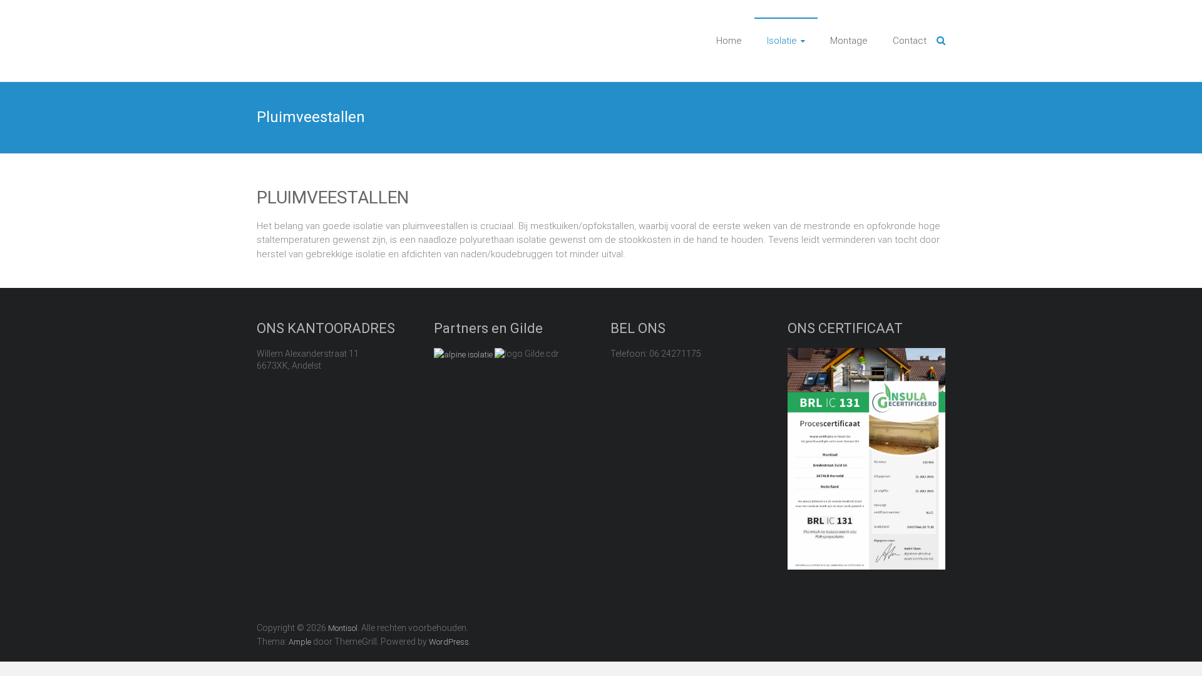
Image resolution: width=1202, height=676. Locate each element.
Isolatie (782, 40)
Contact (910, 40)
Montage (849, 40)
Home (729, 40)
